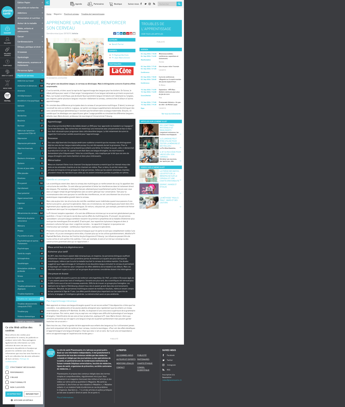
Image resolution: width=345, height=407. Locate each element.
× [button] (40, 325)
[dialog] (23, 363)
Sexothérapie (23, 263)
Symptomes (7, 65)
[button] (114, 33)
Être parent (22, 183)
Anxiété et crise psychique (28, 100)
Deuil (20, 153)
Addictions (22, 13)
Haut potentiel (23, 193)
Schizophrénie (23, 258)
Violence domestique (26, 316)
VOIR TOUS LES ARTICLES (152, 34)
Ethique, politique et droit (29, 47)
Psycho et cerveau (26, 75)
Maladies (7, 43)
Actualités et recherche (28, 7)
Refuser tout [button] (32, 394)
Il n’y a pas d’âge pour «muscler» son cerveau (170, 154)
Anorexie (21, 91)
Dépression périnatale (27, 143)
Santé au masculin (26, 321)
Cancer (21, 36)
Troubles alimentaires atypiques (27, 287)
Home (48, 14)
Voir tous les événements (171, 114)
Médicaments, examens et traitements (29, 63)
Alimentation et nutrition (29, 18)
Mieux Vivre (7, 88)
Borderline (22, 115)
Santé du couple (24, 253)
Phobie (20, 231)
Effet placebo (23, 173)
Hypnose (21, 203)
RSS (168, 370)
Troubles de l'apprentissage (29, 299)
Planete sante (7, 12)
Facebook (171, 355)
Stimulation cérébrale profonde (27, 269)
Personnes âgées (25, 70)
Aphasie (21, 105)
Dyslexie (21, 163)
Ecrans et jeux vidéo (26, 168)
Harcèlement (23, 188)
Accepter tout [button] (14, 394)
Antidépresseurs (25, 96)
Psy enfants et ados (25, 236)
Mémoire (21, 226)
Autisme (21, 110)
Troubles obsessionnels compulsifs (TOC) (27, 305)
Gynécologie (23, 57)
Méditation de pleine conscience (26, 219)
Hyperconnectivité (25, 198)
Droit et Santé (7, 75)
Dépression (22, 138)
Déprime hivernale (25, 148)
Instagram (171, 365)
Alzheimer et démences (27, 86)
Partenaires (98, 4)
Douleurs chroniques (26, 158)
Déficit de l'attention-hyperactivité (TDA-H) (26, 131)
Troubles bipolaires (26, 294)
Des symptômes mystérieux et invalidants (167, 127)
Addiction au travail (26, 81)
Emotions (21, 178)
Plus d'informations (65, 397)
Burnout (21, 125)
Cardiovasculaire (25, 41)
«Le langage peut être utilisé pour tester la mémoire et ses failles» (170, 142)
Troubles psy (23, 311)
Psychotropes (23, 248)
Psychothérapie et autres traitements (28, 242)
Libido (20, 208)
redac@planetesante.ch (172, 380)
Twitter (170, 360)
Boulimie (21, 120)
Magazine (7, 33)
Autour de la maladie (27, 23)
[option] (121, 71)
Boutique (118, 4)
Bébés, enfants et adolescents (25, 29)
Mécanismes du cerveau (27, 213)
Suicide (21, 281)
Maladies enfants (7, 54)
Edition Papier (24, 2)
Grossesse (22, 52)
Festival (7, 101)
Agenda (78, 4)
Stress (20, 276)
